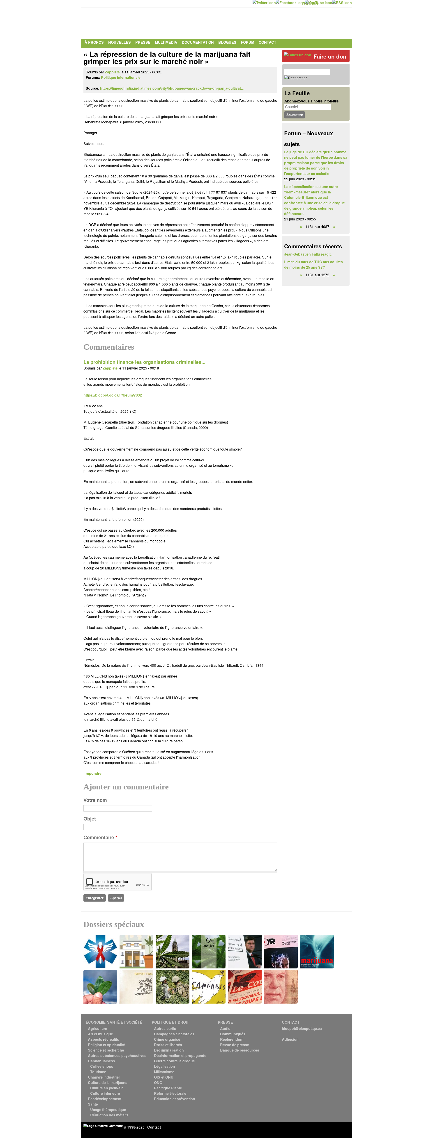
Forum (247, 42)
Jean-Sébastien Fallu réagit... (308, 254)
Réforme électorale (170, 1093)
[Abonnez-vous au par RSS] (342, 2)
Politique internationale (120, 77)
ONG (158, 1082)
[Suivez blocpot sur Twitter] (264, 2)
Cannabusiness (101, 1060)
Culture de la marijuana (107, 1082)
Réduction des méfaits (109, 1115)
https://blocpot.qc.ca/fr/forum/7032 (112, 395)
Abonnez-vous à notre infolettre (311, 101)
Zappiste (112, 72)
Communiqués (232, 1033)
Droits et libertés (168, 1044)
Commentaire (100, 837)
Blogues (227, 42)
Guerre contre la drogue (174, 1060)
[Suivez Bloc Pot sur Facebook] (290, 2)
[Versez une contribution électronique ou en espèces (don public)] (297, 54)
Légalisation (164, 1066)
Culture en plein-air (106, 1087)
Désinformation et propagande (180, 1055)
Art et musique (100, 1033)
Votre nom (95, 799)
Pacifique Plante (168, 1087)
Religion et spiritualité (106, 1044)
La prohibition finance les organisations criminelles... (144, 361)
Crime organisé (167, 1039)
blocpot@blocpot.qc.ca (302, 1028)
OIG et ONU (163, 1077)
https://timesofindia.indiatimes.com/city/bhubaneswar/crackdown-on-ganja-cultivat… (172, 88)
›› (334, 226)
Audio (225, 1028)
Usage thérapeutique (108, 1109)
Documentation (198, 42)
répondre (93, 773)
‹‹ (301, 226)
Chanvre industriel (104, 1077)
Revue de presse (234, 1044)
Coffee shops (101, 1066)
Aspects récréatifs (103, 1039)
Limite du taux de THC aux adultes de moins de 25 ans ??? (313, 264)
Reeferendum (231, 1039)
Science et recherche (106, 1050)
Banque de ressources (239, 1050)
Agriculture (97, 1028)
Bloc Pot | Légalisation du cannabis (125, 22)
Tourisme (98, 1071)
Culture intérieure (105, 1093)
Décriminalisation (169, 1050)
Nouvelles (119, 42)
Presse (142, 42)
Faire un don (329, 56)
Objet (89, 818)
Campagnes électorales (174, 1033)
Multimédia (166, 42)
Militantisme (164, 1071)
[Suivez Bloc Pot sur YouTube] (318, 2)
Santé (93, 1104)
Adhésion (290, 1039)
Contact (267, 42)
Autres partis (165, 1028)
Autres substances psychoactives (117, 1055)
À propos (94, 42)
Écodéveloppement (104, 1098)
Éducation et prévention (174, 1098)
